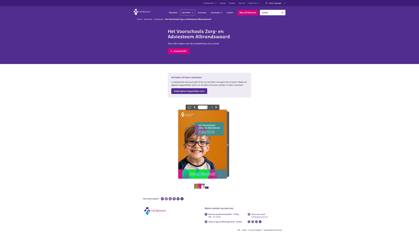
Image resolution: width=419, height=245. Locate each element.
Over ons (242, 3)
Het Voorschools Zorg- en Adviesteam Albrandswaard (188, 19)
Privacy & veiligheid (255, 230)
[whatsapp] (170, 198)
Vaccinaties (215, 12)
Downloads (158, 19)
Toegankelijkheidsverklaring (272, 230)
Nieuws (222, 3)
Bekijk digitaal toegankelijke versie (189, 91)
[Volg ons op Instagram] (252, 221)
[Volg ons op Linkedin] (256, 221)
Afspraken (173, 12)
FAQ (238, 230)
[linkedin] (178, 198)
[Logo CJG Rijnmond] (155, 216)
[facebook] (174, 198)
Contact (230, 12)
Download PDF (180, 51)
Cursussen (202, 12)
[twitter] (182, 198)
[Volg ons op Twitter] (260, 221)
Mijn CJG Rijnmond (248, 12)
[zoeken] (282, 12)
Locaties (232, 3)
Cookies (244, 230)
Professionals (208, 3)
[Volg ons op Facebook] (249, 221)
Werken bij (253, 3)
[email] (166, 198)
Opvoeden (186, 12)
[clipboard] (162, 198)
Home (139, 19)
